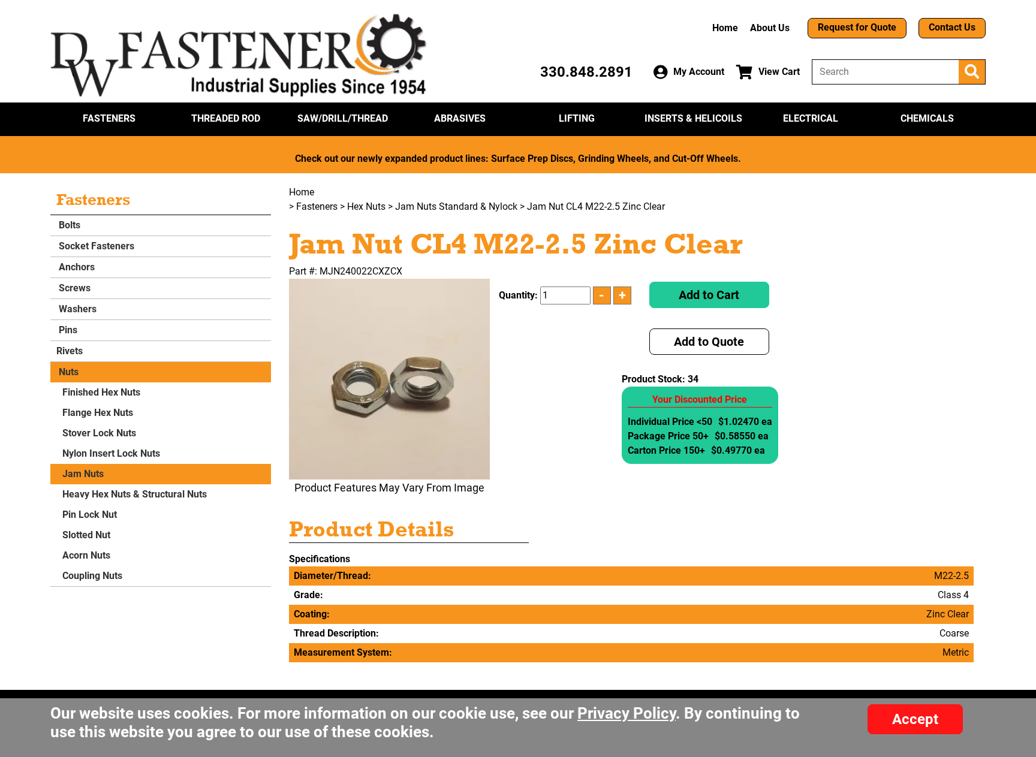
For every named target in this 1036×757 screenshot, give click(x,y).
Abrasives (460, 118)
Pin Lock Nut (89, 514)
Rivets (69, 351)
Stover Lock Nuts (99, 433)
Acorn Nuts (86, 555)
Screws (73, 288)
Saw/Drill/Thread (342, 118)
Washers (76, 309)
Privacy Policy (626, 713)
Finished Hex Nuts (101, 392)
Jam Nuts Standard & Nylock (456, 206)
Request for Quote (857, 27)
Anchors (75, 267)
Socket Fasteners (95, 246)
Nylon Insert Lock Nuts (111, 453)
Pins (66, 330)
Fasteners (109, 118)
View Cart (779, 71)
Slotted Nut (86, 535)
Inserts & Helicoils (693, 118)
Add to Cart (709, 295)
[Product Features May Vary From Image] (389, 379)
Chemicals (927, 118)
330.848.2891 (586, 72)
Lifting (577, 118)
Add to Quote (709, 341)
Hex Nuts (366, 206)
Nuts (67, 372)
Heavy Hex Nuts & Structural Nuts (134, 494)
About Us (770, 28)
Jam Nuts (83, 473)
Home (725, 28)
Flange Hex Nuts (97, 412)
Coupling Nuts (92, 575)
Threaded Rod (225, 118)
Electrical (810, 118)
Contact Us (952, 27)
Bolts (68, 225)
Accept (915, 719)
